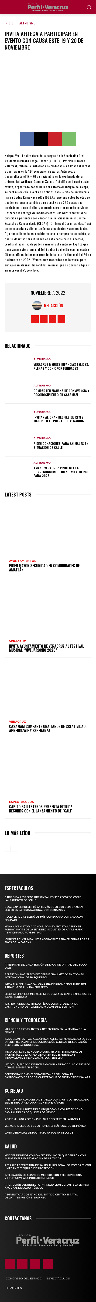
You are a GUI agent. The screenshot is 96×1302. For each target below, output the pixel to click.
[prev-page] (7, 849)
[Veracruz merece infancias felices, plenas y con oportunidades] (18, 364)
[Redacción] (38, 305)
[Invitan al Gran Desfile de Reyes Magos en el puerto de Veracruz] (18, 416)
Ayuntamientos (22, 561)
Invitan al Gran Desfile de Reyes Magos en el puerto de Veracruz (59, 419)
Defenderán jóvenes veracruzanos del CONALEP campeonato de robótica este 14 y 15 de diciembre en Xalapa (47, 1076)
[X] (41, 139)
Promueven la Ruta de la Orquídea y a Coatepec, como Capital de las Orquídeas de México (44, 1111)
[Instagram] (44, 319)
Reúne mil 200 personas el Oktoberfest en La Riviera (42, 1119)
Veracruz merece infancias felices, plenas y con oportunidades (61, 366)
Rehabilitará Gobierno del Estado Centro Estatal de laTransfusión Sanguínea (41, 1196)
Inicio (9, 22)
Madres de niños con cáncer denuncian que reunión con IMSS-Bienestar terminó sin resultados (45, 1157)
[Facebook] (27, 139)
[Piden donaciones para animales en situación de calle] (18, 443)
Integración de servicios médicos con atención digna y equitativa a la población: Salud (43, 1177)
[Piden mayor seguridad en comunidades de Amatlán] (48, 528)
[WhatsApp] (69, 139)
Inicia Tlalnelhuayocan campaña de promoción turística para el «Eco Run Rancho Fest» (45, 986)
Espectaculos (21, 802)
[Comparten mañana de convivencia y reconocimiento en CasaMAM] (18, 390)
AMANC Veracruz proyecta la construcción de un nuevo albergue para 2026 (62, 471)
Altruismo (27, 22)
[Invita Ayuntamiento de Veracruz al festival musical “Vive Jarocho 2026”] (48, 609)
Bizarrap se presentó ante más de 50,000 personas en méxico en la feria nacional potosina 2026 (44, 909)
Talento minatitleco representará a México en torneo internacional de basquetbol (44, 976)
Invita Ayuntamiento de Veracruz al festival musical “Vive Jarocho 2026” (46, 648)
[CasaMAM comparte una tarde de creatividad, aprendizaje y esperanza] (48, 689)
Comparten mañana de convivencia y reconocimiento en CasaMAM (61, 392)
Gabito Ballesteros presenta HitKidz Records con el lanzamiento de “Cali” (40, 809)
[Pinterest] (55, 139)
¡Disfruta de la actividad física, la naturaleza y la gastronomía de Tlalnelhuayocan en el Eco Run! (41, 1005)
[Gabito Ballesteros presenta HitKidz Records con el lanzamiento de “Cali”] (48, 769)
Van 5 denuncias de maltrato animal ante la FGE (39, 1132)
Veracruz (17, 641)
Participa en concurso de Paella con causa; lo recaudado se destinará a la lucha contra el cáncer (47, 1101)
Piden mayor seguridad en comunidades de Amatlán (44, 568)
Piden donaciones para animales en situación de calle (61, 445)
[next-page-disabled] (15, 849)
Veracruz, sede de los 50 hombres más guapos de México (45, 1126)
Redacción (53, 305)
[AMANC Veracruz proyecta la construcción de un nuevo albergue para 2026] (18, 469)
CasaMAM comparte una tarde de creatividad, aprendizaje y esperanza (47, 728)
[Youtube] (61, 319)
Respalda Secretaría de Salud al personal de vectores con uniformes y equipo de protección (48, 1167)
